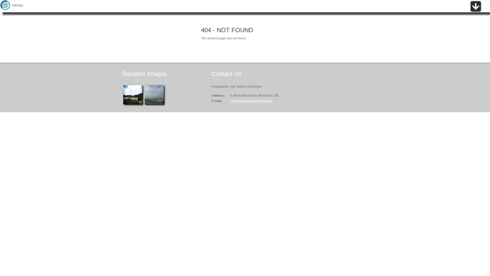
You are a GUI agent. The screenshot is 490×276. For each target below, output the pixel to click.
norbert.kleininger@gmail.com (251, 101)
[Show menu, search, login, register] (476, 11)
